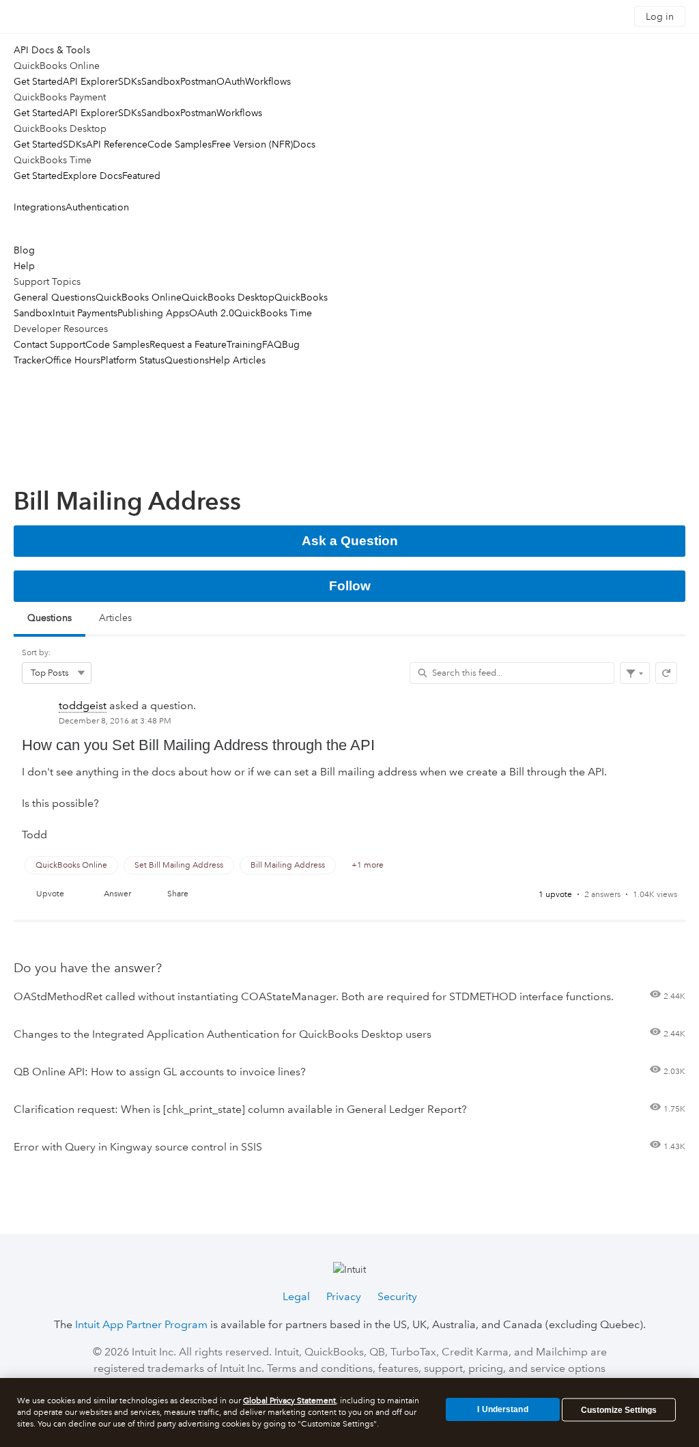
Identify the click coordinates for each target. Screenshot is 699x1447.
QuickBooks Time (273, 313)
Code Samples (179, 144)
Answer (117, 894)
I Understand (502, 1409)
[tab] (49, 619)
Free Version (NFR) (252, 144)
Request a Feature (188, 344)
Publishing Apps (153, 313)
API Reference (116, 144)
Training (244, 344)
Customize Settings (619, 1410)
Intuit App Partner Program (141, 1324)
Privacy (343, 1296)
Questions (187, 360)
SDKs (129, 81)
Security (397, 1296)
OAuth (230, 81)
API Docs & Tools (52, 50)
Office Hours (72, 360)
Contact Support (49, 344)
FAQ (272, 344)
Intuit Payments (85, 313)
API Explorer (90, 81)
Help (24, 266)
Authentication (97, 207)
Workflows (268, 81)
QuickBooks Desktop (228, 297)
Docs (304, 144)
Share (177, 894)
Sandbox (160, 81)
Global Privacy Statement (289, 1401)
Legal (296, 1296)
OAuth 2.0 (211, 313)
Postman (198, 81)
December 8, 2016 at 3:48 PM (115, 721)
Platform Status (132, 360)
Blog (24, 250)
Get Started (38, 81)
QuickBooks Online (139, 297)
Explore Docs (92, 175)
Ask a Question (350, 541)
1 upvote (555, 895)
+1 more (368, 865)
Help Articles (237, 360)
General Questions (55, 297)
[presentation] (349, 805)
